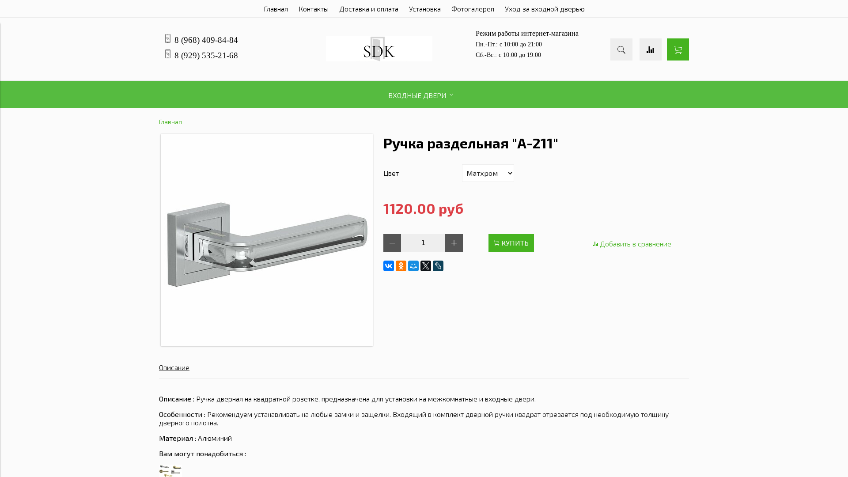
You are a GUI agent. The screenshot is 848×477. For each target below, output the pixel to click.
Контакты (314, 8)
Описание (174, 367)
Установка (425, 8)
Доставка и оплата (368, 8)
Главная (276, 8)
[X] (425, 266)
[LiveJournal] (438, 266)
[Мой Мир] (413, 266)
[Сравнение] (651, 49)
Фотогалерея (472, 8)
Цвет (391, 173)
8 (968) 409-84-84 (206, 40)
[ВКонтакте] (388, 266)
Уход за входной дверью (545, 8)
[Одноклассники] (401, 266)
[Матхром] (267, 343)
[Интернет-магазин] (379, 58)
